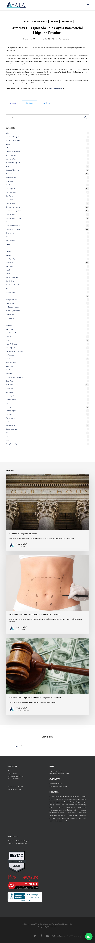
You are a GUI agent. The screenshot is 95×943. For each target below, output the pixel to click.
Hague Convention (12, 277)
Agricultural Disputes (13, 137)
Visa (7, 436)
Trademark (9, 414)
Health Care (10, 281)
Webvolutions (52, 927)
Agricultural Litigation (13, 140)
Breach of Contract (12, 170)
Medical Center (11, 362)
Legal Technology (12, 344)
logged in (18, 746)
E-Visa (8, 244)
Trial (7, 422)
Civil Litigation (39, 21)
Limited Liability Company (14, 351)
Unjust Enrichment (12, 429)
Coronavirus (10, 233)
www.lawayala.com (56, 88)
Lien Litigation (10, 348)
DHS (7, 237)
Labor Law (9, 329)
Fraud (8, 270)
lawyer (54, 21)
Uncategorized (11, 425)
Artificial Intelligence (13, 151)
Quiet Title (9, 381)
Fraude (8, 274)
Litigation (67, 21)
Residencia (9, 392)
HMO (7, 288)
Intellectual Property (13, 307)
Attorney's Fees (11, 159)
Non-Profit (9, 366)
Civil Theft (9, 200)
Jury (7, 322)
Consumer (9, 222)
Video (8, 433)
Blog (26, 21)
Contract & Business (13, 229)
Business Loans (11, 177)
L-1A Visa (9, 325)
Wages (8, 440)
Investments (10, 318)
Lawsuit (8, 337)
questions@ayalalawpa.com (59, 773)
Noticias (8, 370)
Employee (9, 248)
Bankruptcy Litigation (13, 163)
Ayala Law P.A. (30, 39)
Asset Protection (11, 155)
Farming (8, 255)
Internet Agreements (13, 311)
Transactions (10, 418)
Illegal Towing (10, 292)
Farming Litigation (12, 259)
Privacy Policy (68, 924)
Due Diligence (10, 240)
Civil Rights (9, 196)
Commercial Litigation (13, 211)
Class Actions (10, 203)
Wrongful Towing (11, 444)
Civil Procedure (11, 192)
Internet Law (10, 314)
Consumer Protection (13, 225)
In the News (10, 303)
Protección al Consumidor (14, 377)
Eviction (8, 251)
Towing (8, 407)
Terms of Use (57, 924)
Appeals (8, 144)
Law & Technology (12, 333)
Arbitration (9, 148)
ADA (7, 133)
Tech (7, 403)
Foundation (9, 266)
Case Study (9, 181)
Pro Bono (9, 374)
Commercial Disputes (13, 207)
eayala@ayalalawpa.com (58, 771)
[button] (88, 5)
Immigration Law (11, 300)
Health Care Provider (13, 285)
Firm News (9, 262)
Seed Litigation (11, 396)
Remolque (9, 388)
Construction (10, 214)
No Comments (64, 39)
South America (11, 399)
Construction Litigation (13, 218)
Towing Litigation (11, 411)
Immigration (10, 296)
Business (9, 174)
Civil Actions (10, 185)
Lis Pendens (10, 355)
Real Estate (9, 385)
